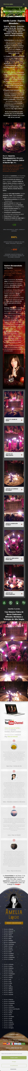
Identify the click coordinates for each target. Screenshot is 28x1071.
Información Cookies (13, 1069)
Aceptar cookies (14, 1057)
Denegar (14, 1061)
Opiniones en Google (10, 171)
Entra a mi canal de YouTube (12, 728)
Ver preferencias (14, 1065)
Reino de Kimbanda (13, 737)
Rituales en (8, 929)
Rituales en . (8, 950)
